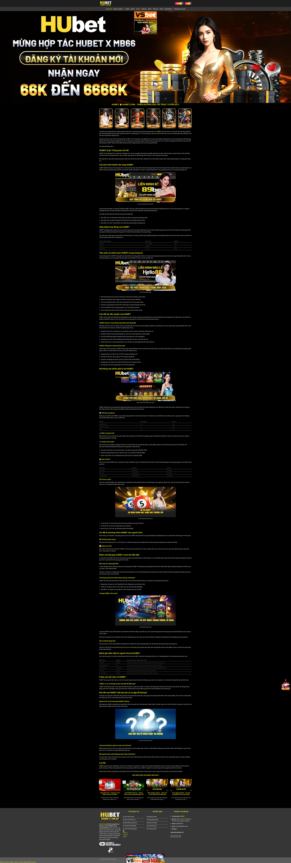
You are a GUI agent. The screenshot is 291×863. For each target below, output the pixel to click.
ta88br (25, 862)
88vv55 (29, 862)
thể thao (155, 9)
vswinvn (34, 862)
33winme (16, 862)
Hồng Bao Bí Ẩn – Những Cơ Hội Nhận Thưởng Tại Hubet (110, 793)
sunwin (21, 862)
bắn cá (133, 9)
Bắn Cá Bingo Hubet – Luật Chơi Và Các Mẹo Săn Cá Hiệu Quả (157, 793)
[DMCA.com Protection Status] (125, 834)
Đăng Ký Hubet (117, 9)
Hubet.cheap (103, 824)
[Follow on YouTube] (177, 836)
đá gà (138, 9)
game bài (143, 9)
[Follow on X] (174, 836)
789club (7, 862)
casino (127, 9)
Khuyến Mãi (167, 9)
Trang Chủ (109, 9)
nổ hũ (149, 9)
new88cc (11, 862)
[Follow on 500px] (180, 836)
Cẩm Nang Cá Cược (179, 9)
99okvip (2, 862)
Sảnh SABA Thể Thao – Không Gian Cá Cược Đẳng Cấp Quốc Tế (134, 793)
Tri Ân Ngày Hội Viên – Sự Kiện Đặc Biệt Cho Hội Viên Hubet (181, 793)
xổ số (161, 9)
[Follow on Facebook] (171, 836)
